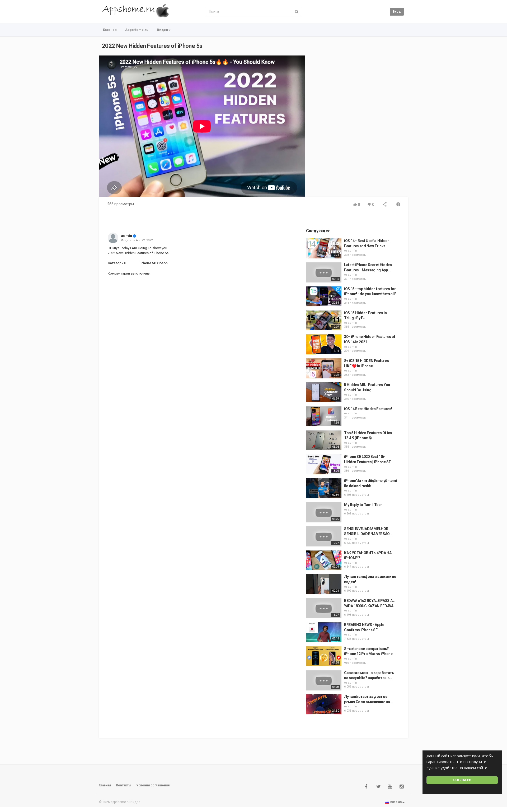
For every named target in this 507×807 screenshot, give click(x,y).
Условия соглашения (153, 785)
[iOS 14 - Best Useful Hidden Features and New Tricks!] (323, 248)
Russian (395, 802)
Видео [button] (162, 30)
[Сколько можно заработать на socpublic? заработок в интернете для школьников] (323, 680)
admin (126, 236)
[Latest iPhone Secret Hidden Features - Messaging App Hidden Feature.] (323, 272)
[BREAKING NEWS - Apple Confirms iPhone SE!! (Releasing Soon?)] (323, 632)
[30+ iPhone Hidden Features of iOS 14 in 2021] (323, 344)
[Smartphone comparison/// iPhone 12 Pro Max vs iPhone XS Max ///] (323, 656)
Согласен (462, 780)
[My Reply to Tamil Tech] (323, 512)
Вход (397, 11)
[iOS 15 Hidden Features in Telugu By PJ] (323, 320)
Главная (110, 30)
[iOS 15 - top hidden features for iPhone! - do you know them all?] (323, 296)
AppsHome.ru (136, 30)
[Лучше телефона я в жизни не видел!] (323, 584)
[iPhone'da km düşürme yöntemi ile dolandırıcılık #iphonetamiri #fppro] (323, 488)
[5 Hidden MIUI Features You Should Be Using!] (323, 392)
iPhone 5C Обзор (153, 263)
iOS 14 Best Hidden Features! (368, 409)
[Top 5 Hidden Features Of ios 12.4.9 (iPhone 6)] (323, 440)
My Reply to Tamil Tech (363, 505)
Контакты (123, 785)
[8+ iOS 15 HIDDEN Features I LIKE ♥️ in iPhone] (323, 368)
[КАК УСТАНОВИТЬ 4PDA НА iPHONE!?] (323, 560)
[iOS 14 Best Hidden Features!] (323, 416)
